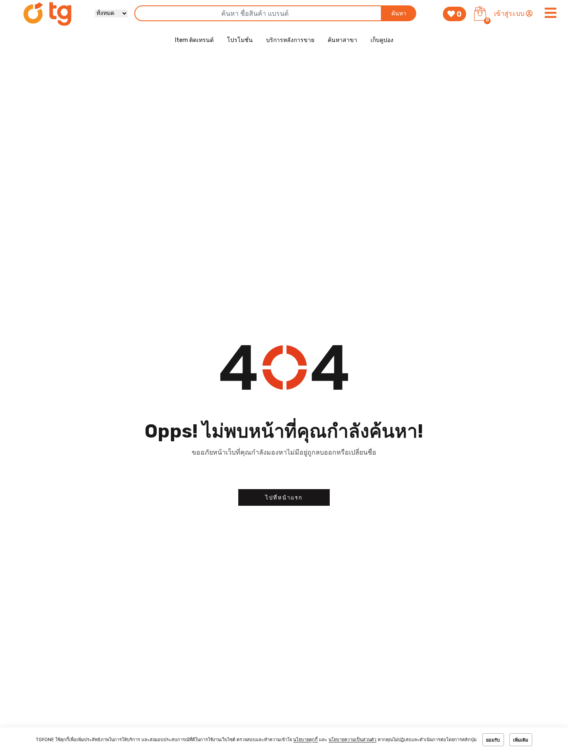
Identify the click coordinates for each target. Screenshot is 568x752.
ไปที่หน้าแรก (284, 498)
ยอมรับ (493, 740)
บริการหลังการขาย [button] (290, 40)
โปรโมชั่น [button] (240, 40)
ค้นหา (398, 13)
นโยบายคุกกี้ (305, 740)
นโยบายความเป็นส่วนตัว (352, 740)
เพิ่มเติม (520, 740)
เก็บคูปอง (381, 40)
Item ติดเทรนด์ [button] (194, 40)
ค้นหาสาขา (342, 40)
